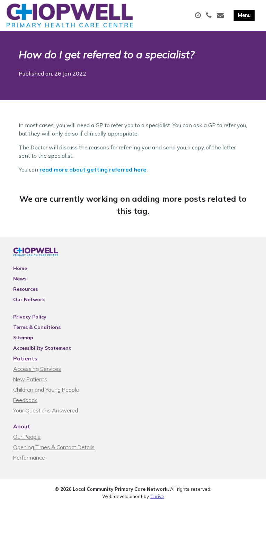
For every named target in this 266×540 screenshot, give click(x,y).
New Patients (30, 379)
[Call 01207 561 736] (209, 15)
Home (20, 268)
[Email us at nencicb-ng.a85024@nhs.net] (221, 15)
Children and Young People (46, 389)
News (19, 279)
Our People (27, 436)
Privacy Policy (29, 317)
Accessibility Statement (42, 348)
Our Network (29, 299)
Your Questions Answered (45, 410)
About (21, 426)
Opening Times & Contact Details (54, 447)
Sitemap (23, 337)
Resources (25, 289)
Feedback (25, 400)
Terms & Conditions (37, 327)
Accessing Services (37, 368)
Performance (29, 457)
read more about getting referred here (93, 169)
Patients (25, 358)
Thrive (157, 496)
